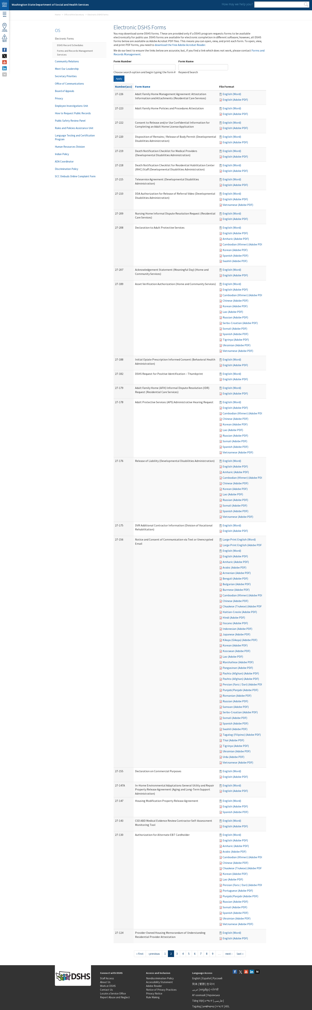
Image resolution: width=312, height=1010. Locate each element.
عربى (195, 989)
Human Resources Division (70, 146)
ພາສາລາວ (208, 1006)
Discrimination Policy (66, 169)
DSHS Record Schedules (70, 45)
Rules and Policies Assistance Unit (74, 128)
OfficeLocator (4, 30)
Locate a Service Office (113, 993)
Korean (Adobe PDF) (235, 250)
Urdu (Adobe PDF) (233, 757)
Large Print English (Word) (239, 539)
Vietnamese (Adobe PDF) (238, 205)
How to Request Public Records (73, 113)
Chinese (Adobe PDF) (235, 300)
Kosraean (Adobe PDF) (236, 651)
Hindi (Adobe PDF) (234, 617)
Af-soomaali (198, 995)
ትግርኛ (219, 1006)
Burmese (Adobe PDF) (236, 589)
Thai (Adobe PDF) (233, 740)
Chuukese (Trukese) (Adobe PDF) (243, 606)
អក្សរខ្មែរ (204, 989)
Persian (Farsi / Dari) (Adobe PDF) (243, 684)
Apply (119, 78)
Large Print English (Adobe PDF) (243, 545)
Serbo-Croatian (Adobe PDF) (240, 323)
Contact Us (106, 989)
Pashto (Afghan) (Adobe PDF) (241, 673)
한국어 (211, 984)
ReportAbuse (4, 40)
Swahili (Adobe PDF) (235, 261)
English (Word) (232, 94)
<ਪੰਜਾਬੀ (214, 989)
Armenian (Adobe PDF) (237, 573)
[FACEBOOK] (4, 50)
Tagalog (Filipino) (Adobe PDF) (242, 734)
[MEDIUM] (4, 74)
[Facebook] (234, 972)
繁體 (202, 984)
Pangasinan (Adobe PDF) (238, 668)
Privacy (59, 98)
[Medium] (257, 972)
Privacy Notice (154, 993)
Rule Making (153, 997)
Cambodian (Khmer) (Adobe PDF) (243, 244)
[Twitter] (240, 972)
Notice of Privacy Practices (161, 989)
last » (240, 953)
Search (306, 4)
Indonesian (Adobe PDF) (237, 629)
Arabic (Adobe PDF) (234, 567)
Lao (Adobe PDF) (233, 312)
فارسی (218, 1000)
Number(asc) (123, 86)
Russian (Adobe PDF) (235, 317)
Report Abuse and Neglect (115, 997)
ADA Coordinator (64, 161)
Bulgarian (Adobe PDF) (237, 584)
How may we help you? (237, 4)
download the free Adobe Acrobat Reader (180, 45)
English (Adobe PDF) (235, 99)
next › (228, 953)
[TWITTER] (4, 56)
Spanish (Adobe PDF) (235, 255)
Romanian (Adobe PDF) (237, 695)
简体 (195, 984)
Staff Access (107, 978)
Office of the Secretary (74, 14)
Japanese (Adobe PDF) (236, 634)
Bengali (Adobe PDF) (235, 578)
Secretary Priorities (66, 76)
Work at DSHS (108, 986)
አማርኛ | (209, 1000)
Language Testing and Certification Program (75, 137)
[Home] (4, 5)
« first (140, 953)
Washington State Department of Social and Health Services (50, 4)
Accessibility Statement (159, 982)
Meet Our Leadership (67, 68)
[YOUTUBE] (4, 62)
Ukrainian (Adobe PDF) (236, 345)
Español (206, 978)
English (196, 978)
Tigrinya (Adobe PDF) (236, 339)
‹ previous (154, 953)
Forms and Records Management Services (75, 52)
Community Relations (67, 61)
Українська (213, 995)
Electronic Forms (64, 38)
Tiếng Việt (197, 1000)
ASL (227, 1006)
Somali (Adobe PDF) (235, 328)
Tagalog (196, 1006)
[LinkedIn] (251, 972)
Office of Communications (69, 83)
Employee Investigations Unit (71, 106)
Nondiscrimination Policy (160, 978)
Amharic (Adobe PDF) (236, 239)
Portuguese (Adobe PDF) (238, 890)
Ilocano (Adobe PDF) (235, 623)
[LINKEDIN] (4, 68)
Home (57, 14)
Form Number (122, 61)
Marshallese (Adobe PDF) (238, 662)
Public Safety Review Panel (70, 120)
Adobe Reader (154, 986)
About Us (105, 982)
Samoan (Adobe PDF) (236, 707)
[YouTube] (246, 972)
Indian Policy (62, 154)
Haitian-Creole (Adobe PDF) (240, 612)
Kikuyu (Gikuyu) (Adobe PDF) (240, 640)
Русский (217, 978)
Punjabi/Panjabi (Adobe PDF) (240, 690)
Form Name (186, 61)
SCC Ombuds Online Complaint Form (75, 176)
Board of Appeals (64, 91)
